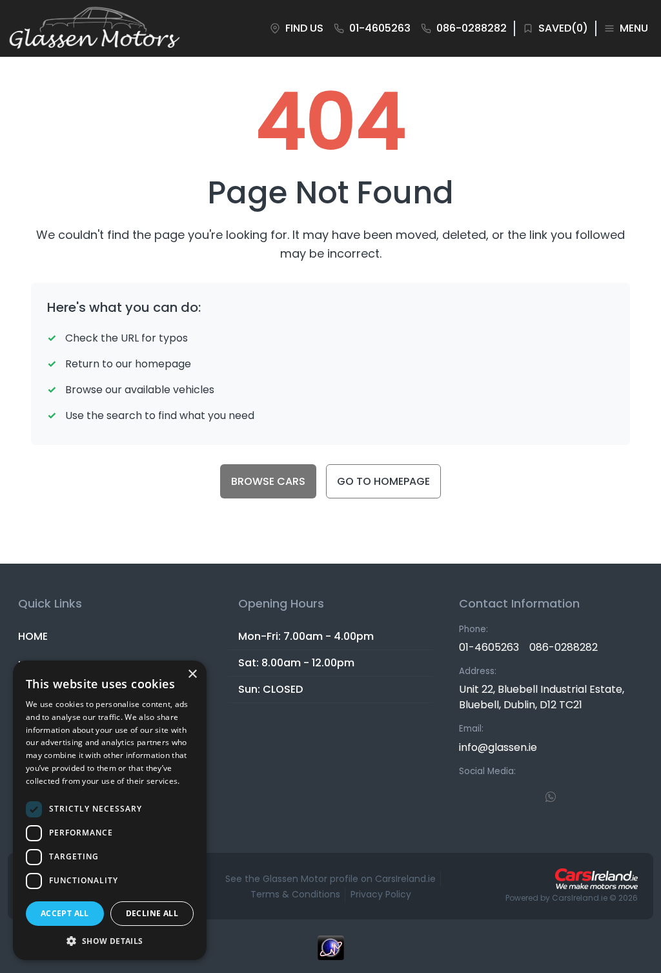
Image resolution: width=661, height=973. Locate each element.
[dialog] (110, 810)
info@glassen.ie (498, 747)
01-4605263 (489, 647)
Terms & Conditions (295, 894)
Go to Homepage (383, 481)
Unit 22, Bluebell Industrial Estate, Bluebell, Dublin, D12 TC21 (541, 697)
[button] (110, 940)
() (563, 28)
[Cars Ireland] (596, 878)
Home (33, 636)
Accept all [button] (65, 913)
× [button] (192, 674)
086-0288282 (563, 647)
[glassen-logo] (94, 28)
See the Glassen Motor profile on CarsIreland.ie (330, 878)
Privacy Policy (381, 894)
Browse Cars (268, 481)
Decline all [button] (152, 913)
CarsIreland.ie (579, 897)
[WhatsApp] (550, 796)
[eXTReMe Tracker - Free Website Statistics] (330, 954)
